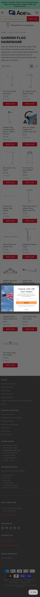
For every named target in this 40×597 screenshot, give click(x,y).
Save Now (26, 302)
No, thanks (26, 309)
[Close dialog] (38, 287)
